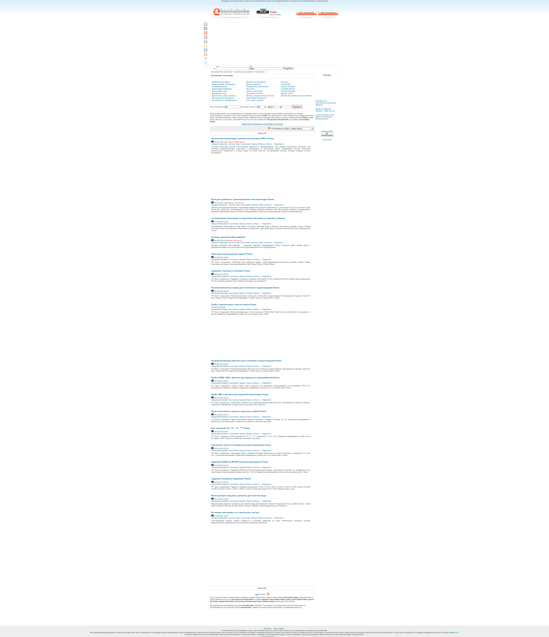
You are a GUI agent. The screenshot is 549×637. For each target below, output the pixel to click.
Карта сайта (279, 629)
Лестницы (250, 89)
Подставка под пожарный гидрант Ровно (232, 254)
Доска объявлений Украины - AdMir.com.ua (325, 110)
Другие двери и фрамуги (222, 89)
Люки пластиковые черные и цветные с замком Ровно (238, 411)
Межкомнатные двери (221, 82)
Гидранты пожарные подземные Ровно (231, 479)
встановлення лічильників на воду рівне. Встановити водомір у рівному (248, 218)
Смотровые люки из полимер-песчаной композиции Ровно (241, 445)
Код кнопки (327, 140)
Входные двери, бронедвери (223, 84)
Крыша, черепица (253, 84)
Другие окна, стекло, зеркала (223, 96)
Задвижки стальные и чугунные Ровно (230, 271)
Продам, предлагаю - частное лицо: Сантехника (230, 144)
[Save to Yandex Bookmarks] (205, 58)
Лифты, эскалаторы (254, 91)
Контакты (268, 629)
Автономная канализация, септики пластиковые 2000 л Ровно (242, 138)
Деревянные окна (219, 93)
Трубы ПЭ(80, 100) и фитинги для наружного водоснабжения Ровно (245, 377)
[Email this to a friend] (205, 62)
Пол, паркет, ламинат (255, 100)
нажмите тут (454, 633)
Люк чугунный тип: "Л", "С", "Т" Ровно (230, 428)
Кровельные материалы (256, 82)
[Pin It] (205, 37)
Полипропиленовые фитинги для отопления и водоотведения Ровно (246, 361)
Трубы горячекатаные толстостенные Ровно (233, 304)
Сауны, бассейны (288, 87)
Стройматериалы (288, 89)
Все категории (226, 72)
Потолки (284, 82)
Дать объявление (306, 13)
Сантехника (260, 72)
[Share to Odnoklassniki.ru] (205, 54)
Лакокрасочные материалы (257, 87)
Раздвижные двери (219, 87)
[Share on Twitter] (205, 41)
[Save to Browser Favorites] (205, 45)
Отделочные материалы (256, 98)
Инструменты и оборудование (224, 100)
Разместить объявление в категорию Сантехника (262, 124)
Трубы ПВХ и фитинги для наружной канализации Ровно (239, 394)
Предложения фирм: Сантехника (224, 224)
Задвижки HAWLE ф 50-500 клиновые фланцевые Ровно (239, 462)
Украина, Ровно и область (261, 144)
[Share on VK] (205, 50)
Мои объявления (328, 13)
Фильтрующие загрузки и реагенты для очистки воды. (239, 495)
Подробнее (278, 144)
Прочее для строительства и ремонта (296, 96)
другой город (275, 15)
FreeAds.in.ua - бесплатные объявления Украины (326, 103)
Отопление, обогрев (254, 93)
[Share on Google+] (205, 32)
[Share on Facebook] (205, 28)
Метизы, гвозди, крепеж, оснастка (260, 96)
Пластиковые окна (219, 91)
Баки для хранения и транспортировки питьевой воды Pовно (242, 199)
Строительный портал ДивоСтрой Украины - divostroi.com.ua (325, 117)
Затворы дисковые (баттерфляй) (228, 237)
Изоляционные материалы (223, 98)
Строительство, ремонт (243, 72)
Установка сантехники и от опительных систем (235, 512)
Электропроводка (288, 91)
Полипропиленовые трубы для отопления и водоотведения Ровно (245, 287)
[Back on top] (205, 24)
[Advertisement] (274, 42)
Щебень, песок (287, 93)
